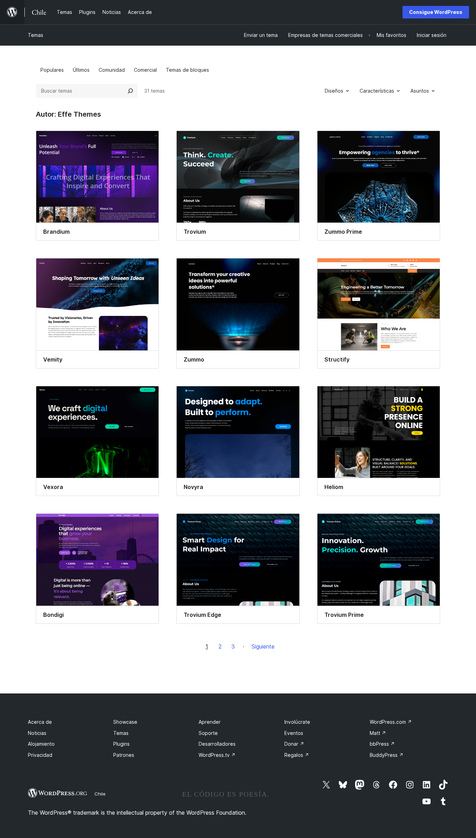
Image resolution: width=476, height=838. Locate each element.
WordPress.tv (217, 755)
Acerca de (40, 722)
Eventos (293, 733)
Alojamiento (41, 744)
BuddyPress (387, 755)
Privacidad (40, 755)
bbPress (382, 744)
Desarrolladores (217, 744)
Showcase (125, 722)
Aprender (210, 722)
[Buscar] (130, 91)
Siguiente (263, 646)
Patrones (123, 755)
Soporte (208, 733)
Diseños (334, 91)
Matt (378, 733)
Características (377, 91)
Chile (100, 794)
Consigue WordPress (435, 12)
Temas (35, 35)
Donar (294, 744)
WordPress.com (391, 722)
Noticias (37, 733)
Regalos (296, 755)
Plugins (121, 744)
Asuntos (419, 91)
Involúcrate (297, 722)
